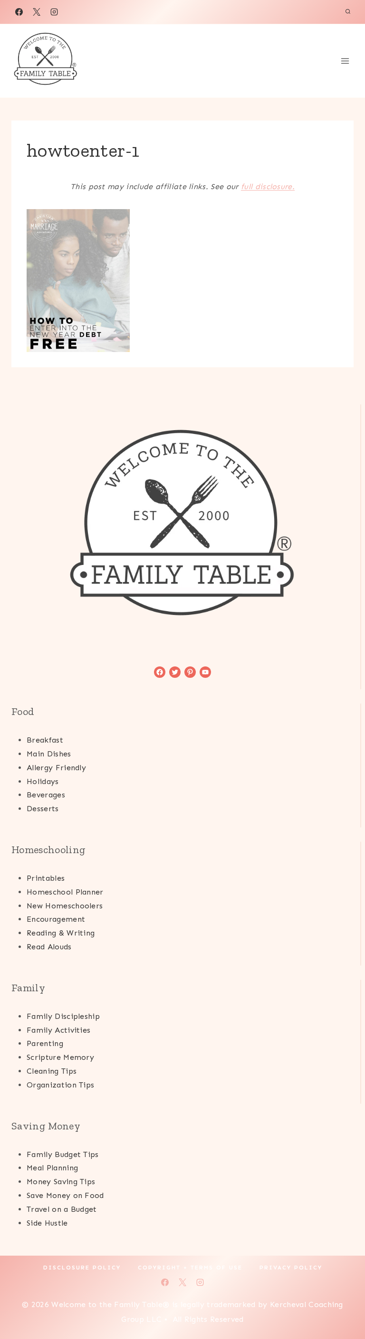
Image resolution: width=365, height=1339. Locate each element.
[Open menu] (345, 60)
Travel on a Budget (62, 1209)
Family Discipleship (63, 1016)
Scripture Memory (60, 1057)
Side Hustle (47, 1223)
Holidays (43, 781)
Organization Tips (60, 1084)
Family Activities (58, 1030)
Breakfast (45, 740)
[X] (36, 12)
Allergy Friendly (56, 767)
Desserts (43, 808)
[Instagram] (54, 12)
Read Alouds (49, 946)
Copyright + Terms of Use (190, 1267)
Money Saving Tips (61, 1181)
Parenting (45, 1043)
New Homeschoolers (65, 905)
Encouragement (56, 919)
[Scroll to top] (343, 1302)
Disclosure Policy (82, 1267)
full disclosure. (268, 186)
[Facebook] (19, 12)
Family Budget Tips (63, 1154)
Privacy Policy (290, 1267)
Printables (46, 878)
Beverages (46, 794)
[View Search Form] (348, 12)
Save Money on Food (65, 1195)
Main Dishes (49, 753)
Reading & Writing (61, 932)
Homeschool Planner (65, 891)
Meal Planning (52, 1167)
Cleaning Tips (52, 1071)
